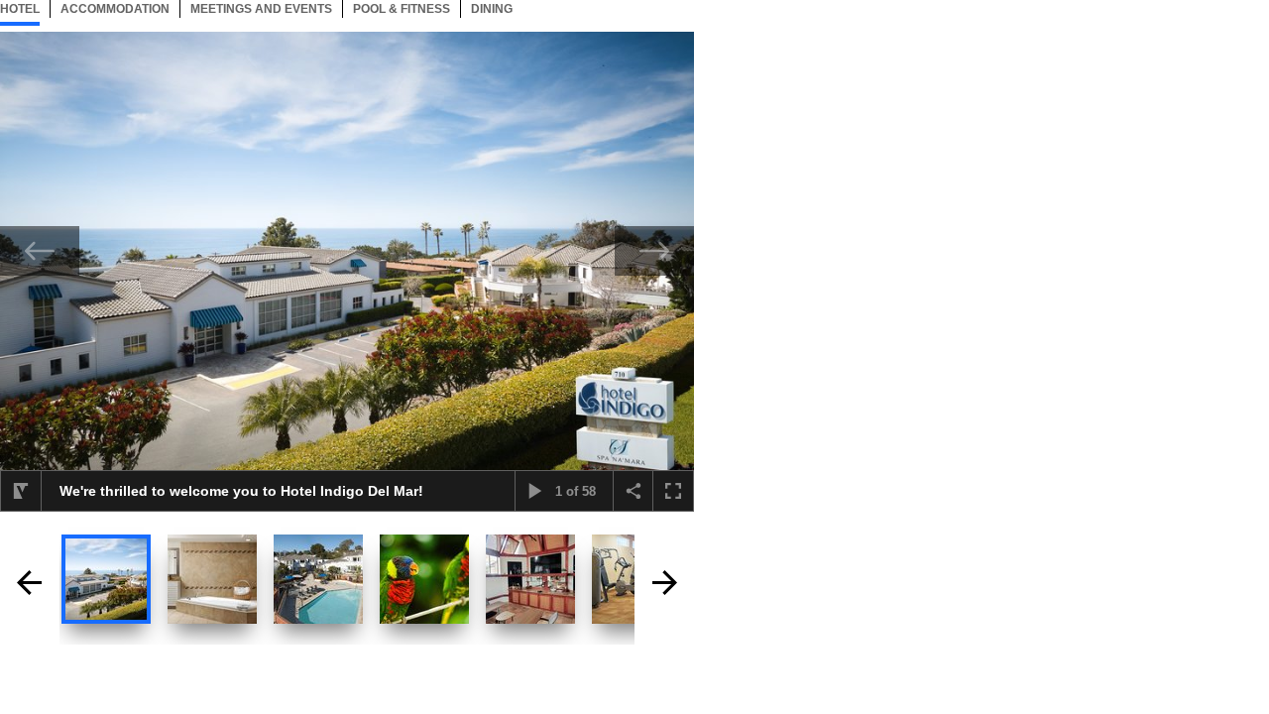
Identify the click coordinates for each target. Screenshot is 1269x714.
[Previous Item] (39, 251)
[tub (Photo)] (212, 579)
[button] (21, 491)
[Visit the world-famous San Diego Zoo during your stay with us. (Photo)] (424, 579)
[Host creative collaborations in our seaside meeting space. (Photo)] (530, 579)
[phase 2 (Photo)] (318, 579)
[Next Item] (654, 251)
